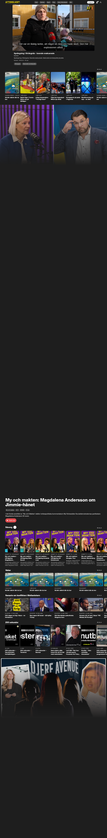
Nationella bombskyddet (29, 64)
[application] (53, 28)
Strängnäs (17, 64)
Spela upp (12, 520)
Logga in (90, 2)
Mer (71, 2)
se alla (99, 69)
